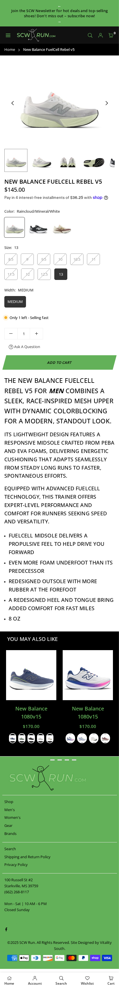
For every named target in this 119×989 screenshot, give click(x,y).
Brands (10, 833)
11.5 (11, 274)
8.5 (10, 259)
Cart (111, 983)
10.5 (76, 259)
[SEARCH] (90, 35)
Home (9, 49)
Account (35, 983)
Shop (8, 801)
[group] (59, 103)
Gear (8, 825)
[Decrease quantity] (11, 333)
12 (28, 274)
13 (61, 274)
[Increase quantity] (36, 333)
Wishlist (87, 983)
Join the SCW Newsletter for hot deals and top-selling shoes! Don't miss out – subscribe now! (59, 13)
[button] (111, 35)
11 (94, 259)
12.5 (44, 274)
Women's (12, 817)
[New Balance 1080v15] (31, 675)
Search (10, 848)
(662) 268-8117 (16, 891)
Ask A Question (26, 346)
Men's (9, 809)
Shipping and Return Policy (27, 856)
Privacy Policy (16, 864)
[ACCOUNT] (100, 35)
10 (60, 259)
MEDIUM (15, 301)
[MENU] (8, 35)
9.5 (43, 259)
